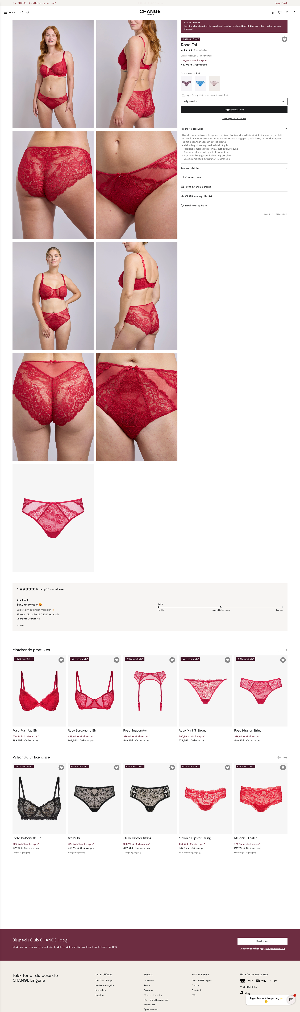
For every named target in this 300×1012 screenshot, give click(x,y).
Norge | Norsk (281, 3)
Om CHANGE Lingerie (202, 980)
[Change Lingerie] (150, 12)
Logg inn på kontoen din (273, 948)
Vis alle (20, 625)
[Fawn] (214, 84)
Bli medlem (100, 990)
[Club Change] (279, 12)
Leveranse (149, 980)
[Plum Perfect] (186, 84)
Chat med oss (193, 177)
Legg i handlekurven (234, 109)
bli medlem (203, 26)
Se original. (22, 619)
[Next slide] (285, 650)
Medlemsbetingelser (105, 985)
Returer (147, 985)
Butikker (196, 985)
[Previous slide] (279, 650)
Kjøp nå (161, 3)
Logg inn (188, 26)
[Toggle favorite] (284, 39)
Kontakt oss (149, 1004)
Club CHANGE (19, 3)
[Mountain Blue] (200, 84)
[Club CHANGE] (286, 12)
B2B (193, 995)
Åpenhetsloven (151, 1009)
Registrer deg (262, 941)
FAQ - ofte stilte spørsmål (156, 1000)
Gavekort (148, 990)
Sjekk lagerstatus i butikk (234, 118)
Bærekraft (197, 990)
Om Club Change (103, 980)
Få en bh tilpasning (153, 995)
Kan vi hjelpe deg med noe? (42, 3)
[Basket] (293, 12)
